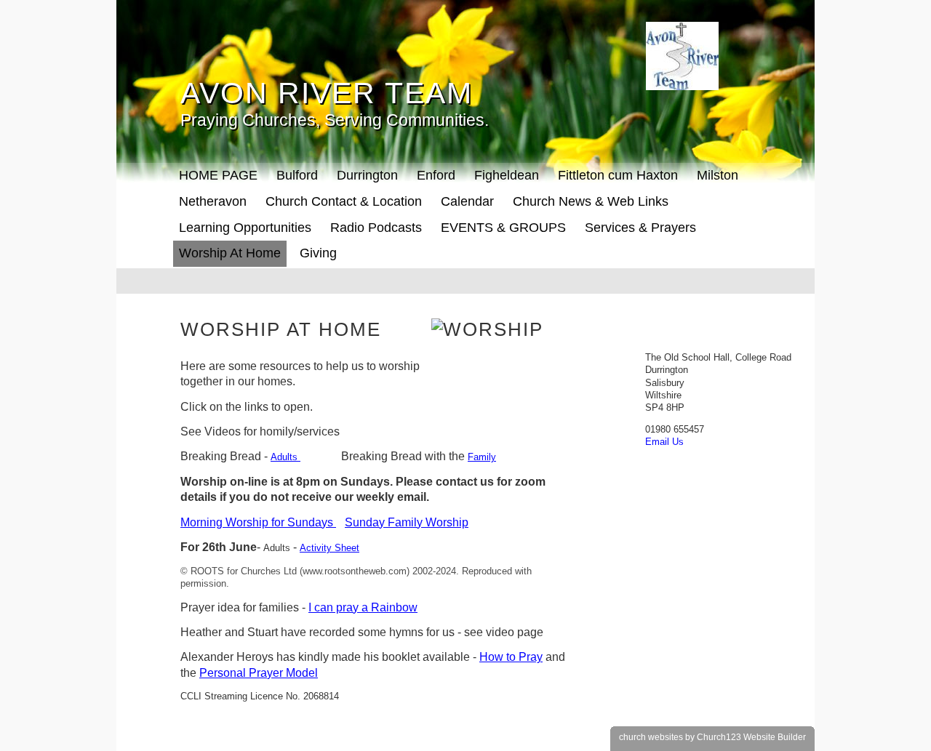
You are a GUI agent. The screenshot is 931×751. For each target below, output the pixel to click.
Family (482, 456)
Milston (717, 175)
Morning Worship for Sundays (258, 522)
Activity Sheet (329, 547)
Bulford (297, 175)
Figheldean (506, 175)
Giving (318, 253)
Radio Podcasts (376, 227)
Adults (285, 456)
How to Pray (511, 657)
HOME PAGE (218, 175)
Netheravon (213, 201)
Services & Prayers (640, 227)
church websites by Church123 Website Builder (712, 737)
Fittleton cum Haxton (618, 175)
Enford (436, 175)
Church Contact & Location (343, 201)
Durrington (367, 175)
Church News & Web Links (590, 201)
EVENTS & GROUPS (503, 227)
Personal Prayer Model (258, 673)
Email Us (664, 441)
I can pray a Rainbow (362, 607)
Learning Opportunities (245, 227)
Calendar (467, 201)
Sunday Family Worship (406, 522)
